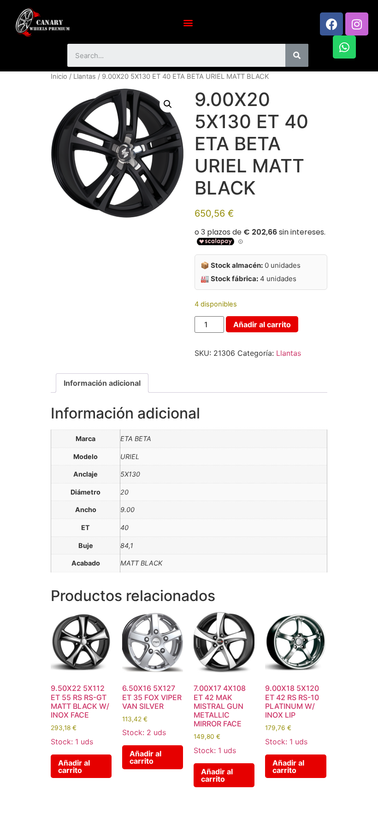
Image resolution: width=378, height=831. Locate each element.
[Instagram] (356, 23)
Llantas (84, 76)
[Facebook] (331, 23)
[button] (187, 22)
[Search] (296, 55)
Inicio (59, 76)
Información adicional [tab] (102, 383)
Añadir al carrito (262, 324)
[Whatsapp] (344, 47)
